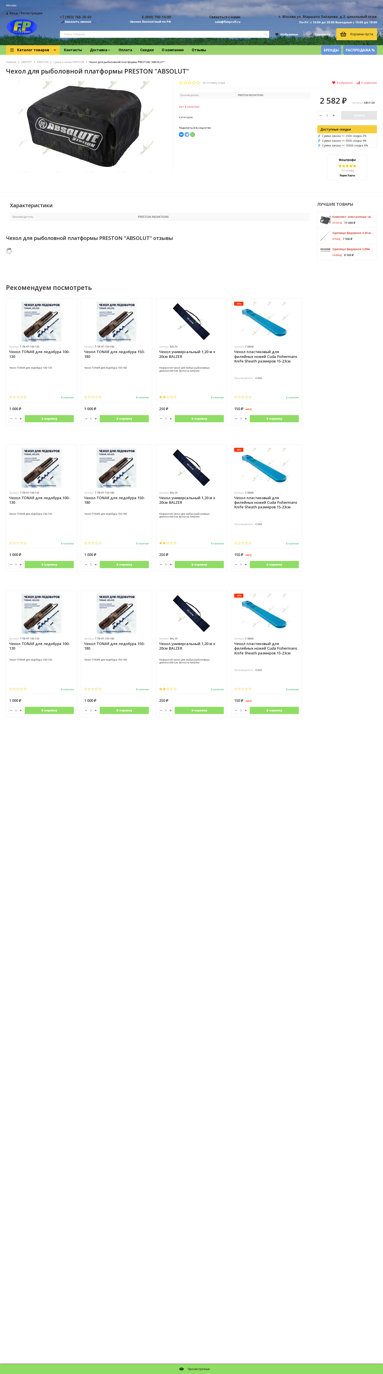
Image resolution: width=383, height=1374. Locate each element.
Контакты (73, 50)
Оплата (125, 50)
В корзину (49, 418)
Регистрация (31, 13)
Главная (11, 62)
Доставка (98, 50)
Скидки (147, 50)
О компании (173, 50)
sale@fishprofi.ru (227, 22)
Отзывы (199, 50)
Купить (359, 115)
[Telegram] (187, 134)
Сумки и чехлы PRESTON (68, 62)
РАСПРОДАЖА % (360, 50)
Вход (14, 13)
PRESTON (42, 62)
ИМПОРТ (26, 62)
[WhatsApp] (192, 134)
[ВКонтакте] (181, 134)
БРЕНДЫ (331, 50)
